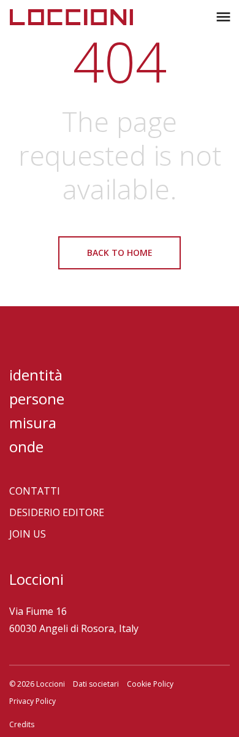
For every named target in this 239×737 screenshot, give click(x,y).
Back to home (120, 252)
